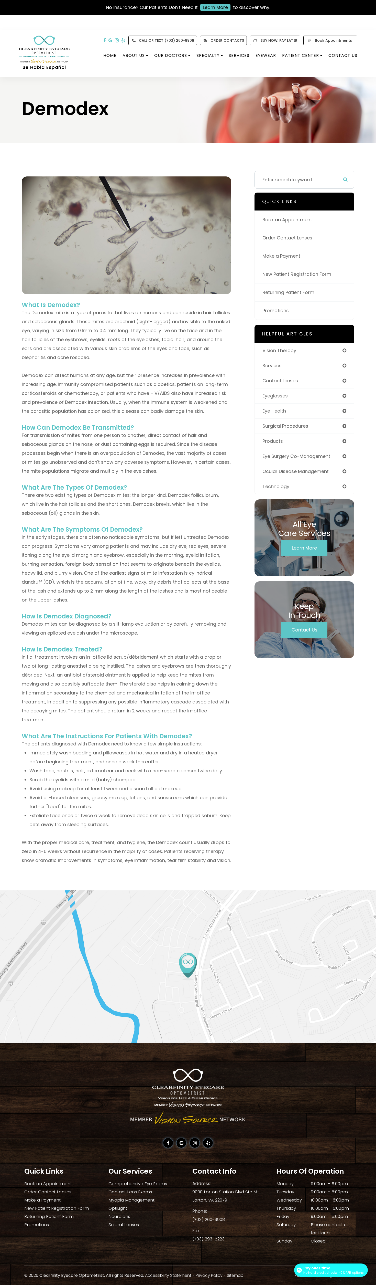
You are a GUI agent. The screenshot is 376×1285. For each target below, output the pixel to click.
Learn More (215, 7)
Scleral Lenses (123, 1224)
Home (109, 55)
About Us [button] (134, 55)
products (272, 441)
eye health (274, 411)
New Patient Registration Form (296, 274)
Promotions (275, 310)
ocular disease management (295, 471)
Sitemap (235, 1275)
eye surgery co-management (296, 456)
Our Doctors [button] (170, 55)
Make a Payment (281, 256)
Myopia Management (131, 1200)
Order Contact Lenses (287, 238)
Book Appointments (333, 40)
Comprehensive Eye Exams (137, 1184)
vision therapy (279, 350)
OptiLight (117, 1208)
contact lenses (280, 380)
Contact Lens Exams (130, 1192)
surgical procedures (285, 426)
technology (275, 486)
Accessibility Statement (168, 1275)
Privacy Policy (209, 1275)
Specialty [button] (207, 55)
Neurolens (119, 1216)
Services (239, 55)
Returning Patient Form (288, 292)
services (272, 365)
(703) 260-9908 (208, 1219)
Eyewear (266, 55)
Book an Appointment (287, 219)
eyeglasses (275, 396)
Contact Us (342, 55)
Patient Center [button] (300, 55)
